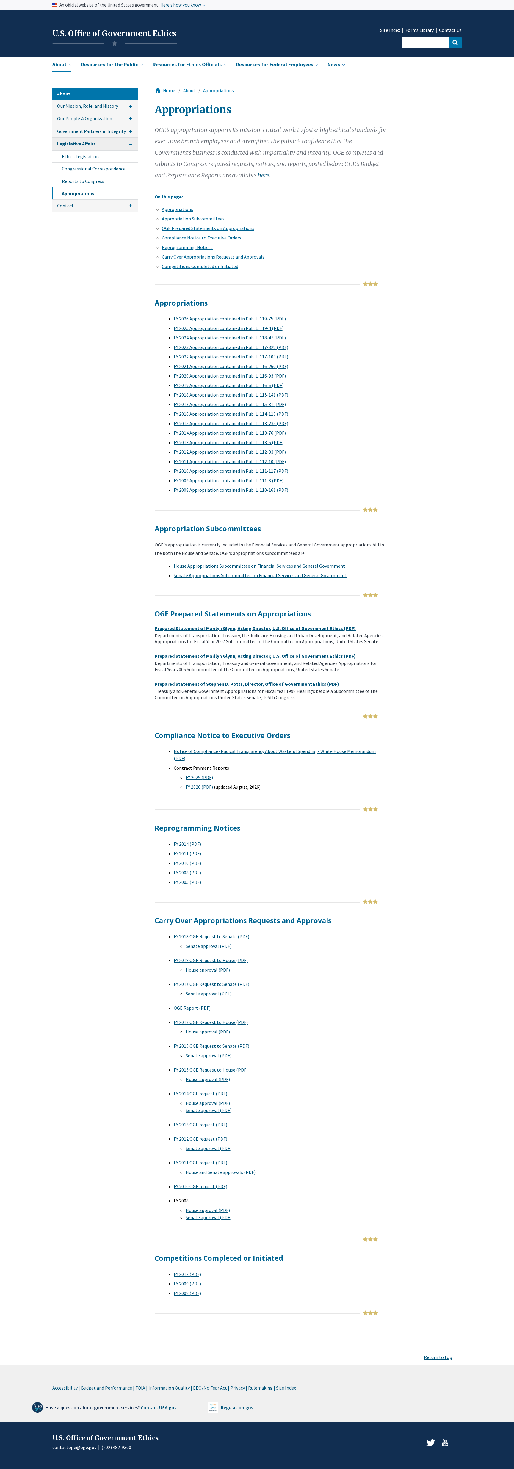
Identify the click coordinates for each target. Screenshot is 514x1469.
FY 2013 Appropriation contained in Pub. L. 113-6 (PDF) (228, 442)
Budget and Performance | (107, 1388)
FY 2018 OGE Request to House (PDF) (211, 960)
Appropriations (78, 193)
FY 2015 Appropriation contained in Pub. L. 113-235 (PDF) (231, 423)
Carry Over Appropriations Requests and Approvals (213, 257)
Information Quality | (170, 1388)
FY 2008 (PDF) (187, 873)
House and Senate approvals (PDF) (221, 1172)
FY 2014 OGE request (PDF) (200, 1094)
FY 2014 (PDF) (187, 844)
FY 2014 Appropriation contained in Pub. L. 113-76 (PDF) (230, 433)
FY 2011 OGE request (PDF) (200, 1163)
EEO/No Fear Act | (211, 1388)
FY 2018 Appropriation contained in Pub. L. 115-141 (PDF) (231, 395)
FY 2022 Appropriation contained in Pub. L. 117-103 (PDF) (231, 357)
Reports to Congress (83, 181)
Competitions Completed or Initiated (200, 266)
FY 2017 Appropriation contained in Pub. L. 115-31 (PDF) (230, 404)
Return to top (438, 1357)
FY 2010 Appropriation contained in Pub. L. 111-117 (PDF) (231, 471)
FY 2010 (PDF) (187, 863)
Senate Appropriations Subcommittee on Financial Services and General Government (260, 575)
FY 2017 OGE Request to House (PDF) (211, 1022)
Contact (65, 206)
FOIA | (141, 1388)
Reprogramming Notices (187, 247)
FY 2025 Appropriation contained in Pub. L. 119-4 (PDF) (228, 328)
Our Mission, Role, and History (87, 106)
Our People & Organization (84, 118)
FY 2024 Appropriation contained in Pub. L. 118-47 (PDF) (230, 338)
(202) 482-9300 (116, 1447)
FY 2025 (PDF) (199, 777)
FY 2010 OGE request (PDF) (200, 1186)
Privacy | (238, 1388)
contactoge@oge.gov (74, 1447)
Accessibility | (66, 1388)
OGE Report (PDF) (192, 1008)
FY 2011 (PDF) (187, 853)
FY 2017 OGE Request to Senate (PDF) (211, 984)
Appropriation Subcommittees (193, 219)
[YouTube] (445, 1443)
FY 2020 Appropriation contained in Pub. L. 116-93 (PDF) (230, 376)
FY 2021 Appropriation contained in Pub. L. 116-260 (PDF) (231, 366)
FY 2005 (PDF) (187, 882)
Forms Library (419, 30)
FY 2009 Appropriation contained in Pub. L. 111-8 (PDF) (228, 480)
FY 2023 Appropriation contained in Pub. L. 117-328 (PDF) (231, 347)
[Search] (455, 42)
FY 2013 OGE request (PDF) (200, 1124)
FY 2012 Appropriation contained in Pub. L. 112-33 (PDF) (230, 452)
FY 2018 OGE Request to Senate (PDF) (211, 936)
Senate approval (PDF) (208, 946)
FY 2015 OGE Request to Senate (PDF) (211, 1046)
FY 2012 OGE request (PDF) (200, 1139)
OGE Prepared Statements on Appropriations (208, 228)
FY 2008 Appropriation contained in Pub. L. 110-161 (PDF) (231, 490)
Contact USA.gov (159, 1407)
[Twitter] (431, 1443)
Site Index (390, 30)
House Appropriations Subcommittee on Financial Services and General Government (259, 566)
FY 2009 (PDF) (187, 1284)
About (189, 90)
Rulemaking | (261, 1388)
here (263, 175)
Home (169, 90)
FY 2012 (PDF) (187, 1274)
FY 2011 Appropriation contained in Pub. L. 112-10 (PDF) (230, 461)
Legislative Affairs (76, 144)
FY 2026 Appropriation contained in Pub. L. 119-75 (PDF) (230, 319)
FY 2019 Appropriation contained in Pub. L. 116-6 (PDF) (228, 385)
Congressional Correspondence (94, 169)
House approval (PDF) (208, 970)
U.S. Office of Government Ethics (114, 33)
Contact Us (450, 30)
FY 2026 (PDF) (199, 787)
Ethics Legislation (80, 156)
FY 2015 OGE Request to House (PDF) (211, 1070)
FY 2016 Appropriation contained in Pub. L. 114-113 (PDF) (231, 414)
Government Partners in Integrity (91, 131)
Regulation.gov (237, 1407)
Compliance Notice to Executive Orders (201, 238)
